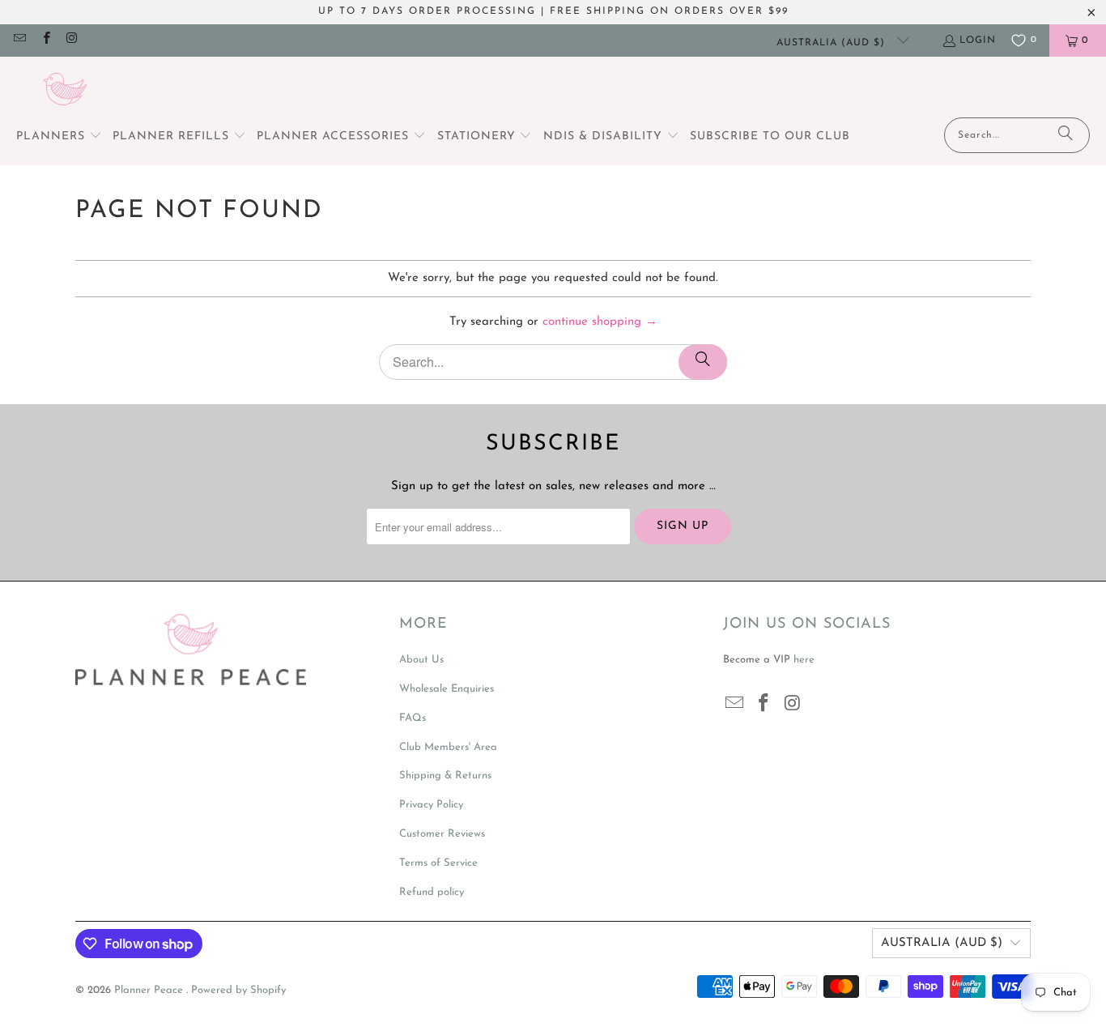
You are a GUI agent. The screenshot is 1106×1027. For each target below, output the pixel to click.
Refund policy (431, 892)
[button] (59, 137)
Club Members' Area (448, 747)
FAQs (412, 718)
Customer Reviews (442, 834)
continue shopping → (599, 322)
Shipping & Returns (445, 775)
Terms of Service (438, 863)
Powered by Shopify (238, 990)
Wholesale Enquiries (446, 689)
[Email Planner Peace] (19, 40)
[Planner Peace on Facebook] (45, 40)
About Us (421, 659)
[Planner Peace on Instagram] (72, 40)
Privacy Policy (431, 804)
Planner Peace (150, 990)
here (804, 659)
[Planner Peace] (64, 91)
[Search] (1065, 135)
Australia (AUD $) (832, 43)
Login (977, 40)
